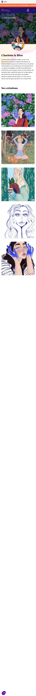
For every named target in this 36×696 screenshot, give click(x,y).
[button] (4, 693)
